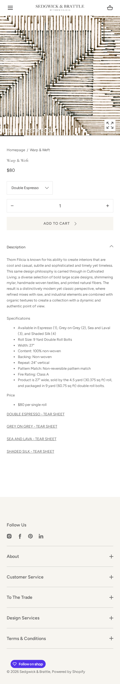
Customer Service (25, 577)
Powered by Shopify (68, 672)
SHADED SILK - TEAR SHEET (30, 451)
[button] (10, 7)
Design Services (23, 618)
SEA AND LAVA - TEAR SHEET (31, 439)
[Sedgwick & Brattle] (60, 8)
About (13, 556)
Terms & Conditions (26, 638)
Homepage (16, 150)
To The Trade (19, 597)
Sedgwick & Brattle (35, 672)
